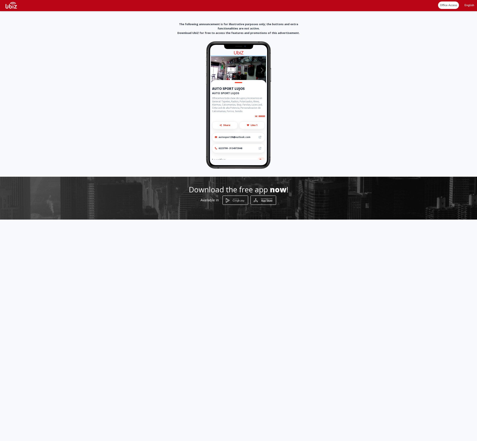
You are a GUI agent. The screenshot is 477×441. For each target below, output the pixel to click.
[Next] (262, 70)
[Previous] (215, 70)
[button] (469, 5)
